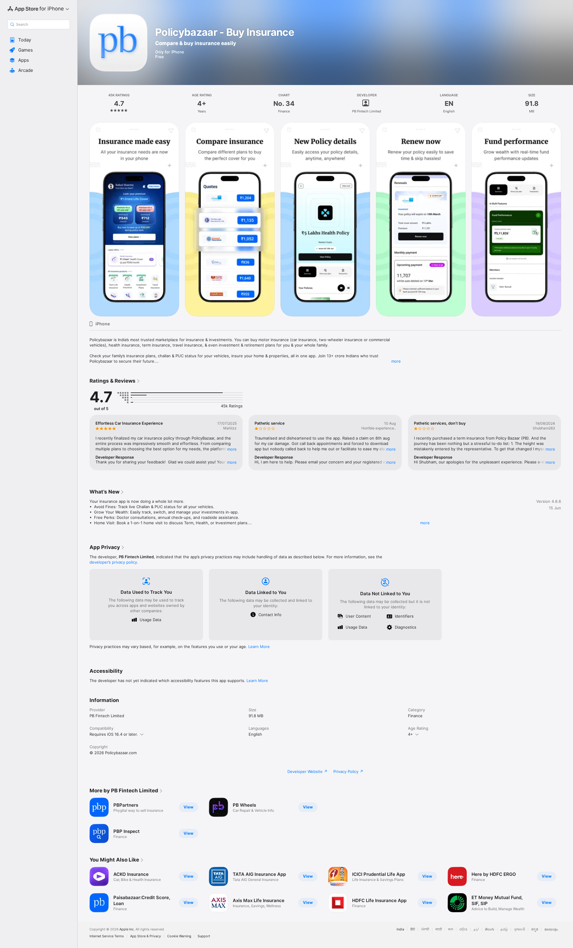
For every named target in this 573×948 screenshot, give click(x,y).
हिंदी (412, 929)
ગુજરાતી (519, 929)
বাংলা (450, 929)
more (396, 361)
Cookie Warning (179, 936)
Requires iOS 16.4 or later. (114, 734)
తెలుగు (489, 929)
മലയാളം (551, 929)
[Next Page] (567, 219)
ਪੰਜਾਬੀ (425, 929)
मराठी (438, 929)
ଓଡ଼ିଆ (463, 929)
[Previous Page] (83, 219)
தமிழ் (504, 929)
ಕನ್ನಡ (534, 929)
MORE (232, 449)
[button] (39, 39)
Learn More (259, 646)
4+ (410, 734)
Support (204, 936)
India (400, 929)
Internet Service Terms (107, 936)
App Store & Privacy (145, 936)
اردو (476, 929)
